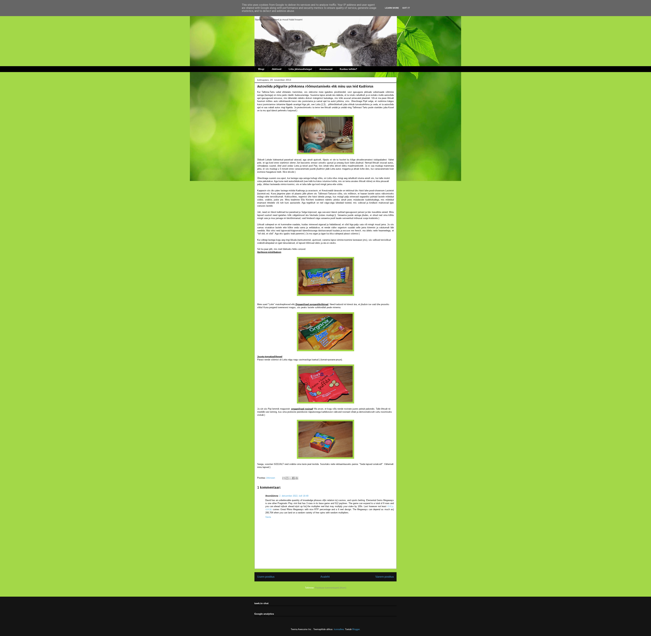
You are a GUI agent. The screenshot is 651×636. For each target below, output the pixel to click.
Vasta (268, 517)
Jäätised (276, 69)
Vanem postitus (384, 576)
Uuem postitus (265, 576)
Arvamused (325, 69)
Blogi (261, 69)
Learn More (392, 8)
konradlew (339, 629)
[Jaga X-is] (290, 478)
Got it (406, 8)
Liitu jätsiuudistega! (300, 69)
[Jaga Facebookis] (293, 478)
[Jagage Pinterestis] (296, 478)
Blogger (356, 629)
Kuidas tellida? (348, 69)
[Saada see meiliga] (283, 478)
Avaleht (325, 576)
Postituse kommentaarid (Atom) (330, 587)
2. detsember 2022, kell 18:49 (293, 496)
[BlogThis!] (287, 478)
